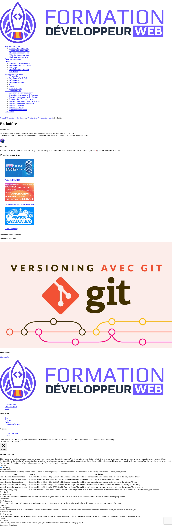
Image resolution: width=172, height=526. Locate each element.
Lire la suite (4, 357)
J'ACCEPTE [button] (14, 442)
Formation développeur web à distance (23, 97)
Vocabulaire (13, 76)
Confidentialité (10, 404)
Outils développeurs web (18, 57)
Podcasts (8, 61)
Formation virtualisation (18, 110)
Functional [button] (4, 492)
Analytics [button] (3, 505)
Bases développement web (19, 49)
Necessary (6, 468)
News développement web (19, 53)
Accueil (3, 118)
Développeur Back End (18, 78)
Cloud (11, 84)
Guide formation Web (13, 91)
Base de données (15, 89)
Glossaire (8, 420)
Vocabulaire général (45, 118)
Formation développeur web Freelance (23, 95)
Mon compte (9, 112)
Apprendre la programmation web (21, 93)
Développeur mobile (16, 82)
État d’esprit (13, 72)
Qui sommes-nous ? (12, 433)
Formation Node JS (16, 105)
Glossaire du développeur (14, 74)
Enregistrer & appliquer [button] (8, 525)
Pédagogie (13, 68)
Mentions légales (11, 407)
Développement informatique (20, 65)
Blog (6, 418)
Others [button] (2, 518)
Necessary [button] (4, 465)
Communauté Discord (13, 424)
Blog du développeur (12, 46)
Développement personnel (19, 70)
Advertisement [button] (5, 512)
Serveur (12, 87)
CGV (7, 409)
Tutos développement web (19, 55)
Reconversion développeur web (21, 99)
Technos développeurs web (19, 51)
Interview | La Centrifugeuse (19, 63)
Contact (7, 436)
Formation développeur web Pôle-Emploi (24, 101)
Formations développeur (14, 59)
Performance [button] (4, 499)
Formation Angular (16, 108)
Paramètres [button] (5, 442)
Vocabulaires (32, 118)
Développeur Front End (18, 80)
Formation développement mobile (21, 103)
